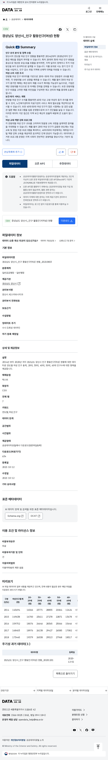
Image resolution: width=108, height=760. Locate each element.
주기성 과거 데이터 (92, 69)
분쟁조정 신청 (78, 714)
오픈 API (40, 163)
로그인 (89, 11)
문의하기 (76, 719)
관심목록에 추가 (12, 152)
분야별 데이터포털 (81, 690)
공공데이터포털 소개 (34, 740)
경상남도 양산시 (9, 283)
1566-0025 (16, 715)
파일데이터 (15, 164)
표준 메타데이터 (91, 52)
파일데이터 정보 (91, 47)
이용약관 (6, 740)
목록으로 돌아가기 (65, 673)
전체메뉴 (100, 11)
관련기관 (5, 690)
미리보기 (88, 64)
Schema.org (13, 516)
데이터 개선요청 (47, 240)
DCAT (34, 516)
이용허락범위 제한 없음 (12, 567)
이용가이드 (77, 710)
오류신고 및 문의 (66, 240)
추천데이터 (65, 163)
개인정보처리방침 (18, 740)
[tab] (14, 164)
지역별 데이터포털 (45, 690)
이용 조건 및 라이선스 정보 (93, 58)
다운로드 (65, 220)
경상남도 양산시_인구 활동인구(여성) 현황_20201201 (28, 660)
